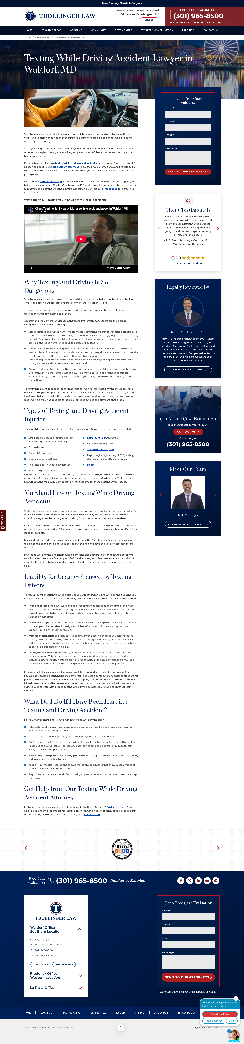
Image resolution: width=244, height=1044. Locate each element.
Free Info (188, 30)
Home (28, 30)
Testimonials (123, 30)
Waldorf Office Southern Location (46, 930)
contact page (110, 189)
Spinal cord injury (97, 438)
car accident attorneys (66, 167)
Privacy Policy (186, 1013)
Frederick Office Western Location (45, 976)
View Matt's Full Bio (186, 369)
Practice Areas (51, 30)
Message (171, 148)
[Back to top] (120, 1027)
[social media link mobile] (180, 880)
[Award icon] (122, 839)
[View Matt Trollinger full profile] (188, 296)
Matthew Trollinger (51, 181)
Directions (40, 964)
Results (120, 1013)
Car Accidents (42, 37)
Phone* (170, 121)
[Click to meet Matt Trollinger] (188, 477)
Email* (169, 135)
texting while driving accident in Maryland (79, 163)
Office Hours (64, 964)
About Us (76, 30)
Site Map (139, 1013)
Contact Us (211, 30)
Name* (169, 108)
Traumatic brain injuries (100, 449)
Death (90, 464)
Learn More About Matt (186, 524)
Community (98, 30)
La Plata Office (42, 988)
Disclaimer (161, 1013)
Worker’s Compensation (157, 30)
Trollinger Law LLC (117, 807)
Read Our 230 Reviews (188, 263)
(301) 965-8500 (188, 444)
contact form (92, 814)
